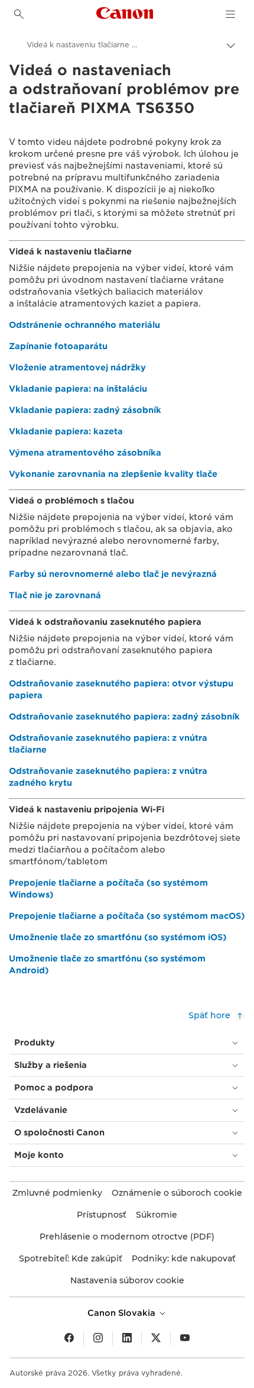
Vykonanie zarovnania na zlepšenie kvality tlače (113, 474)
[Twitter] (156, 1338)
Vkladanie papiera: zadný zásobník (85, 410)
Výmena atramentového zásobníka (85, 452)
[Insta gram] (98, 1338)
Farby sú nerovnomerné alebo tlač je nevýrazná (113, 574)
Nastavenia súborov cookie (127, 1280)
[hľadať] (18, 14)
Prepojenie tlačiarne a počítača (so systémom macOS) (127, 916)
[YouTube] (185, 1338)
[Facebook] (69, 1338)
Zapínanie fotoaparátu (58, 346)
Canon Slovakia (122, 1313)
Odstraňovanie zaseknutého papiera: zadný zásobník (124, 716)
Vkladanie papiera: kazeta (66, 431)
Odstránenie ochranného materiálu (84, 325)
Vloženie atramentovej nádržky (77, 367)
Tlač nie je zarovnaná (55, 595)
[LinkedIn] (127, 1338)
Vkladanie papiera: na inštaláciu (78, 388)
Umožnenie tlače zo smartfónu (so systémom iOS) (118, 937)
